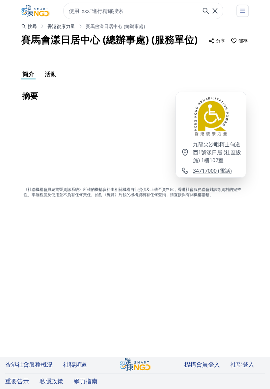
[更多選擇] (242, 11)
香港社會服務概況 (29, 364)
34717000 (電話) (212, 170)
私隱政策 (51, 381)
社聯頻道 (75, 364)
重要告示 (17, 381)
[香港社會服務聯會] (35, 11)
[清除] (215, 11)
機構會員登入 (202, 364)
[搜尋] (206, 11)
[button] (210, 116)
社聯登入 (242, 364)
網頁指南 (85, 381)
